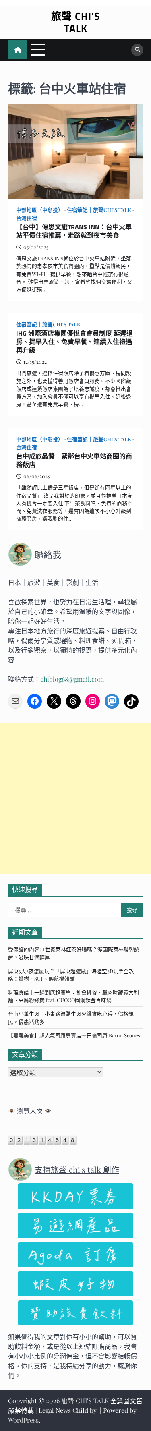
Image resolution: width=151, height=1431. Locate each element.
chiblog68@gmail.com (72, 679)
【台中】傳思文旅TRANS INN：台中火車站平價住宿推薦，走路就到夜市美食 (74, 231)
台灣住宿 (26, 218)
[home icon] (17, 49)
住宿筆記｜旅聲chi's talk (99, 210)
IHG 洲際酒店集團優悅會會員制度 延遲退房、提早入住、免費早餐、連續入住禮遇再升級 (74, 341)
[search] (137, 50)
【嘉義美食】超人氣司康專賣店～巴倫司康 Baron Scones (74, 1035)
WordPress (23, 1420)
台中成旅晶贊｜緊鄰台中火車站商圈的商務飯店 (74, 460)
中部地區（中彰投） (39, 210)
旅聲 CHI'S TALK (75, 22)
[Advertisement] (75, 798)
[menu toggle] (38, 49)
